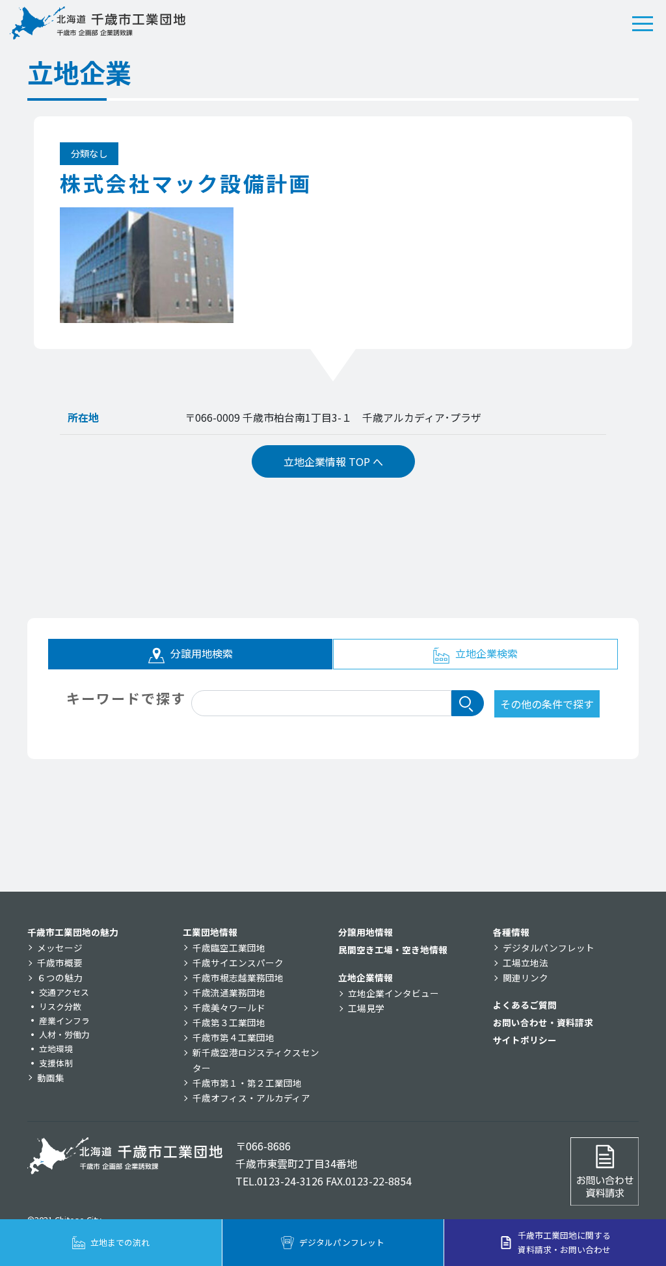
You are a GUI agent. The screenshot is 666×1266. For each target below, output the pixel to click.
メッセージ (60, 947)
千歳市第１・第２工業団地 (247, 1082)
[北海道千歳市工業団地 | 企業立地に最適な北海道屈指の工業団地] (97, 23)
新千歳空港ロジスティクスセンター (256, 1060)
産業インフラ (64, 1020)
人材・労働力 (64, 1034)
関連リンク (525, 977)
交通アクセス (64, 992)
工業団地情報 (210, 931)
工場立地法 (525, 962)
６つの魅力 (60, 977)
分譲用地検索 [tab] (200, 653)
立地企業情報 (365, 977)
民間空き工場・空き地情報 (392, 949)
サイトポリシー (525, 1039)
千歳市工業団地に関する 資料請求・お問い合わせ (564, 1242)
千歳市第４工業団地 (233, 1037)
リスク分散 (60, 1006)
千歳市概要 (60, 962)
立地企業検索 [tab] (485, 653)
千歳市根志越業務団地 (238, 977)
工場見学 (366, 1007)
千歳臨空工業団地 (229, 947)
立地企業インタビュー (393, 993)
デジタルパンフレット (548, 947)
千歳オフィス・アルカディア (251, 1097)
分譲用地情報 (365, 931)
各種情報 (511, 931)
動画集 (50, 1077)
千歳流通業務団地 (229, 992)
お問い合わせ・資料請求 (543, 1022)
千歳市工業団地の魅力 (72, 931)
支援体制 (56, 1063)
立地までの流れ (120, 1242)
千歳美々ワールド (229, 1007)
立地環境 (56, 1048)
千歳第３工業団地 (229, 1022)
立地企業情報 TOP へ (333, 461)
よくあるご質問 (525, 1004)
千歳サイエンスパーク (238, 962)
